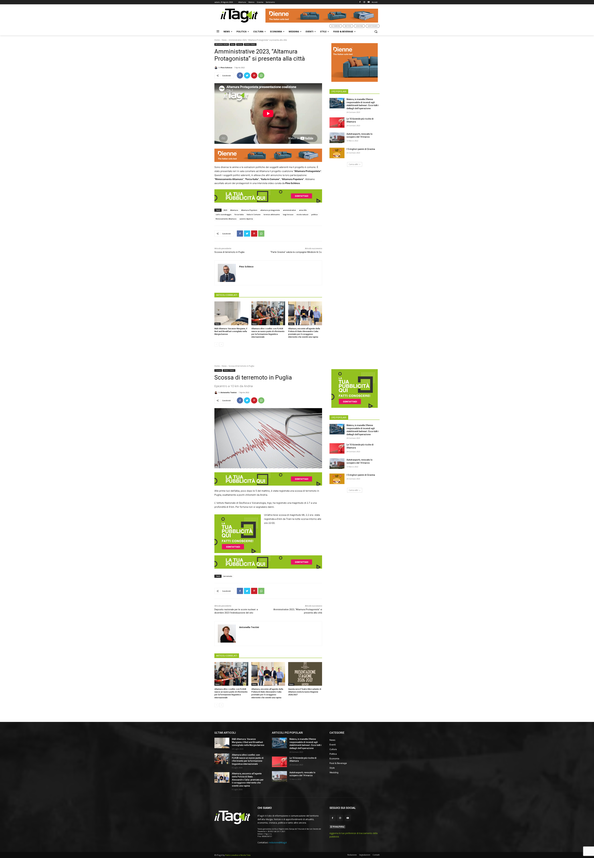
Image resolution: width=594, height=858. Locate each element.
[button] (376, 31)
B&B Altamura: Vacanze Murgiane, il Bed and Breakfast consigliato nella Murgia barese (230, 331)
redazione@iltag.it (278, 842)
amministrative (289, 210)
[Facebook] (360, 2)
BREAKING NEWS (221, 44)
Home (217, 40)
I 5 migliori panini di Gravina (360, 149)
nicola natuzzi (302, 214)
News (224, 40)
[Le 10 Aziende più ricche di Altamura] (336, 122)
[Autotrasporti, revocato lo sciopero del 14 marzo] (336, 138)
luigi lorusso (288, 214)
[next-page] (221, 344)
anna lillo (303, 210)
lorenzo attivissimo (272, 214)
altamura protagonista (270, 210)
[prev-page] (216, 344)
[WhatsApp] (261, 75)
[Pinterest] (254, 75)
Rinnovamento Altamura (226, 219)
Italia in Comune (253, 214)
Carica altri (353, 164)
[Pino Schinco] (216, 67)
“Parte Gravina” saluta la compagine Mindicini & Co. (296, 252)
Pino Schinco (226, 67)
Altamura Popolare (249, 210)
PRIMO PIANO (250, 44)
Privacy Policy (338, 827)
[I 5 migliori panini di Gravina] (336, 153)
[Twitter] (247, 75)
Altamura (234, 210)
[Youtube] (368, 2)
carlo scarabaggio (223, 214)
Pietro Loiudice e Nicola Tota (237, 855)
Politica (239, 44)
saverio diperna (246, 219)
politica (314, 214)
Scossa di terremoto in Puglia (229, 252)
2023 (225, 210)
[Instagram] (364, 2)
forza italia (239, 214)
